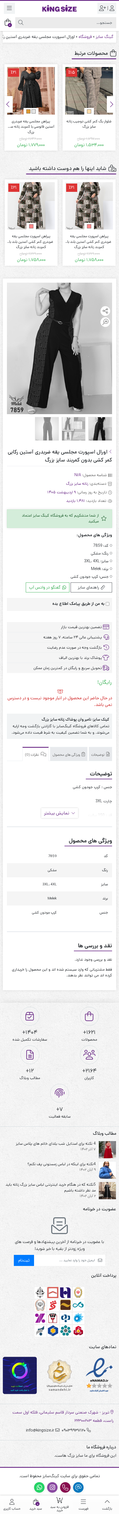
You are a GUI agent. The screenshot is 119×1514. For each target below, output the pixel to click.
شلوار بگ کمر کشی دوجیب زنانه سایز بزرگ (89, 124)
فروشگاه (85, 37)
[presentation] (111, 104)
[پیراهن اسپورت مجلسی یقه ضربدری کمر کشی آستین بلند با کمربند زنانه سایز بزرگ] (89, 205)
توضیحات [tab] (98, 754)
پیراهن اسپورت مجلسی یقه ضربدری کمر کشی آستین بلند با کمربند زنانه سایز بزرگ (89, 239)
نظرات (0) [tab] (32, 754)
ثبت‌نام (24, 1260)
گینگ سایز (104, 37)
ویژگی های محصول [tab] (67, 754)
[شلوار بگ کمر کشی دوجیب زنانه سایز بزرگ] (89, 91)
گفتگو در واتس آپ (45, 587)
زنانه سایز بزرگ (77, 483)
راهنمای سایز (89, 587)
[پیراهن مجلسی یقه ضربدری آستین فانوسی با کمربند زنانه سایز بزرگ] (31, 91)
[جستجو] (20, 22)
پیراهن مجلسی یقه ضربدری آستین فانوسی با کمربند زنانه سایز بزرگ (31, 124)
